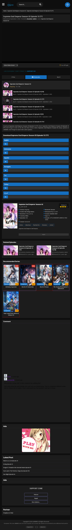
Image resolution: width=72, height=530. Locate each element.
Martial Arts (36, 225)
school (51, 225)
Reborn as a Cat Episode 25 (10, 460)
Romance (44, 225)
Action (21, 225)
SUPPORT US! (31, 71)
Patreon (36, 494)
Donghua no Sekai (8, 513)
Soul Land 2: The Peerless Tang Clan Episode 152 (16, 471)
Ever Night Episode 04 (9, 474)
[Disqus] (36, 348)
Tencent (53, 209)
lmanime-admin (32, 19)
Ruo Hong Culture (29, 211)
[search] (40, 4)
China (26, 216)
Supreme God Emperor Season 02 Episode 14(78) (59, 248)
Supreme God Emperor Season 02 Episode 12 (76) (26, 248)
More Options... (36, 502)
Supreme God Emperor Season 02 (20, 84)
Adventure (28, 225)
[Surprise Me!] (67, 4)
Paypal (36, 498)
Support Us (29, 527)
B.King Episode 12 (8, 464)
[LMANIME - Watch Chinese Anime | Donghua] (10, 6)
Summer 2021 (53, 213)
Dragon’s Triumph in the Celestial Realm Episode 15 (17, 467)
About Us (43, 527)
